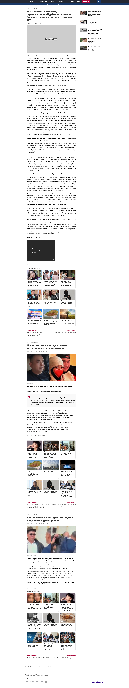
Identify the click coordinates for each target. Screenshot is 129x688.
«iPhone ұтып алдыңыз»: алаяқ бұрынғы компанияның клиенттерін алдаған (94, 13)
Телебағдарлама (71, 1)
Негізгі (28, 8)
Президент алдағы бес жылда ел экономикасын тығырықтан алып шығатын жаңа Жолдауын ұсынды (38, 334)
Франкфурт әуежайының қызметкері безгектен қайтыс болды (94, 40)
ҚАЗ (99, 1)
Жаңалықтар (44, 1)
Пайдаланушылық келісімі (31, 674)
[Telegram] (35, 681)
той (32, 588)
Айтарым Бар (42, 4)
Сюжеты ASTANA (35, 8)
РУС (102, 1)
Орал (28, 588)
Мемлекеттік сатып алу (30, 677)
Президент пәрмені (62, 4)
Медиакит (27, 678)
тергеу (28, 435)
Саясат (28, 264)
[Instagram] (31, 681)
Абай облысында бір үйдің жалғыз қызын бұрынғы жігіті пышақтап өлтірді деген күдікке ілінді (95, 31)
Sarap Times (35, 4)
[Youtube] (38, 681)
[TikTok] (40, 681)
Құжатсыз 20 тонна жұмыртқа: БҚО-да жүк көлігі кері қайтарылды (64, 658)
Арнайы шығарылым (51, 4)
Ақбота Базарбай (34, 351)
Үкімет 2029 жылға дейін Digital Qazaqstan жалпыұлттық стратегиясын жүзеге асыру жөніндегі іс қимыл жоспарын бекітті (38, 506)
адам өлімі (34, 435)
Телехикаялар (60, 1)
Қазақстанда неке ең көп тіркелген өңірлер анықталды (94, 22)
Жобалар (52, 1)
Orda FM (79, 1)
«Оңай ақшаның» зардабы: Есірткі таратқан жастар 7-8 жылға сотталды (64, 505)
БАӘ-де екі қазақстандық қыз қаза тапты (38, 657)
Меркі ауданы (41, 435)
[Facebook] (25, 681)
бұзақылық (36, 588)
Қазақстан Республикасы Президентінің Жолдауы (36, 675)
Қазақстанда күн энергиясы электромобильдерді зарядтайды (95, 48)
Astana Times (28, 4)
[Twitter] (28, 681)
